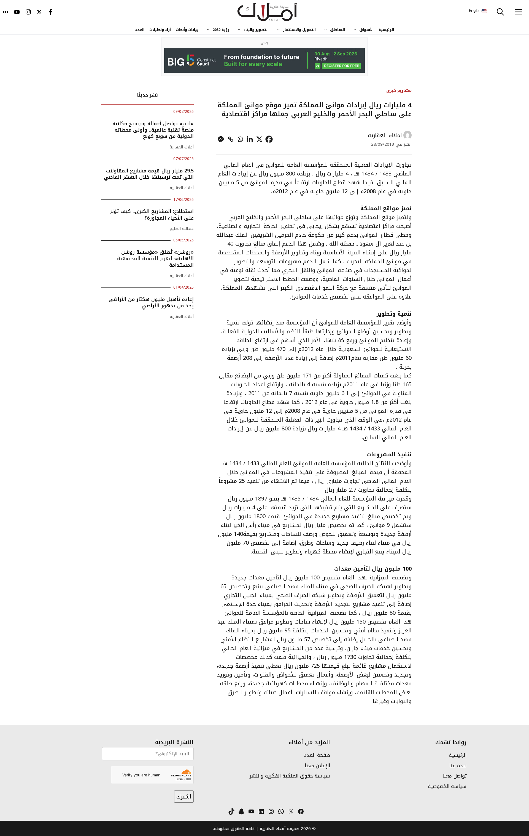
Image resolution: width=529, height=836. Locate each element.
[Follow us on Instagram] (28, 12)
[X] (259, 139)
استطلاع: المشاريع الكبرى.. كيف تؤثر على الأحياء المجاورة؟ (152, 214)
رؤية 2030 (221, 29)
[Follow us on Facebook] (50, 12)
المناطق (337, 29)
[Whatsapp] (240, 139)
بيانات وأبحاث (187, 29)
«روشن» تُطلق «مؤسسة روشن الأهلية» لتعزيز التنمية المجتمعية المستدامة (155, 258)
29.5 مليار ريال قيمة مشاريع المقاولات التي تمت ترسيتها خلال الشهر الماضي (149, 174)
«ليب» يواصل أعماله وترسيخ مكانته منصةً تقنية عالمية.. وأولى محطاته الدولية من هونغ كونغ (153, 130)
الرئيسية (386, 29)
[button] (500, 12)
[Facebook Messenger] (221, 139)
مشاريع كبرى (399, 90)
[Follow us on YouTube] (17, 12)
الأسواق (366, 29)
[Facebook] (269, 139)
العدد (139, 29)
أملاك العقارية (182, 147)
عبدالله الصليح (182, 228)
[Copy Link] (230, 139)
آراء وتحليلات (160, 29)
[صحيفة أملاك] (267, 12)
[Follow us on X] (39, 12)
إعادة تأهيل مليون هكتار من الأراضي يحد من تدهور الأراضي (151, 302)
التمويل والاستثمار (299, 29)
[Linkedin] (250, 139)
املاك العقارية (385, 135)
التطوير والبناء (256, 29)
